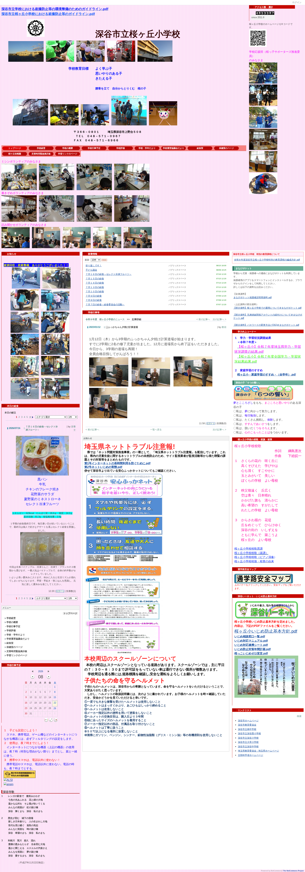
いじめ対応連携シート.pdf (251, 644)
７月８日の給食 (94, 300)
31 (50, 687)
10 (30, 697)
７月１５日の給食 (95, 278)
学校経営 (41, 148)
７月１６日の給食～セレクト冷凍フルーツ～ (108, 274)
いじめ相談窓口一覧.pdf (249, 636)
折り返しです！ (94, 265)
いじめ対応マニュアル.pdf (251, 640)
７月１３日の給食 (95, 287)
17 (30, 702)
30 (45, 687)
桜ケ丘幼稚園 (14, 154)
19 (40, 702)
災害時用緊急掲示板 (41, 154)
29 (40, 687)
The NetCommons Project (293, 871)
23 (26, 708)
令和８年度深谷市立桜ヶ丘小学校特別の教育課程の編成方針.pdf (267, 259)
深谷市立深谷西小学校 (249, 733)
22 (55, 702)
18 (35, 702)
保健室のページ (226, 148)
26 (26, 687)
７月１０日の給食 (95, 291)
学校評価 (120, 148)
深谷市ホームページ (248, 720)
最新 (88, 260)
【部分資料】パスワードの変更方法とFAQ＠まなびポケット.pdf (266, 325)
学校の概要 (67, 148)
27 (30, 687)
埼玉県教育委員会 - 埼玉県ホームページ (258, 750)
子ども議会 (91, 270)
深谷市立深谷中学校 (248, 746)
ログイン (296, 2)
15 (54, 697)
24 (30, 708)
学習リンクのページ (67, 154)
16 (26, 702)
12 (40, 697)
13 (45, 697)
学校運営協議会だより (173, 148)
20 (45, 702)
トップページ (14, 148)
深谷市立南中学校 (247, 729)
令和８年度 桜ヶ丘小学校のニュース (105, 319)
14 (50, 697)
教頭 (224, 327)
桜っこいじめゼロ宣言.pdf (251, 653)
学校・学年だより (147, 148)
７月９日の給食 (94, 296)
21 (50, 702)
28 (35, 687)
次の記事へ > (219, 319)
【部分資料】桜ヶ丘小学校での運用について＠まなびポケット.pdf (267, 308)
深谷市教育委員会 (247, 724)
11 (35, 697)
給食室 (200, 148)
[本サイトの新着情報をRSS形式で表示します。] (104, 260)
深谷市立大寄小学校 (248, 742)
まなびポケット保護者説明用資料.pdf (252, 297)
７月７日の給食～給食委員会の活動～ (105, 304)
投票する (60, 591)
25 (35, 708)
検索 (299, 716)
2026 (40, 671)
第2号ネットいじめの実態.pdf (103, 466)
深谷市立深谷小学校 (248, 738)
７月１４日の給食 (95, 282)
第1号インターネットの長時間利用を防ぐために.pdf (117, 463)
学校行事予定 (94, 148)
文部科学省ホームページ (250, 755)
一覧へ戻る (156, 429)
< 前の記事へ (203, 319)
